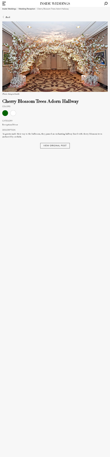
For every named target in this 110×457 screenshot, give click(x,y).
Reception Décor (10, 125)
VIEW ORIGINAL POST (55, 145)
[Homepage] (55, 3)
